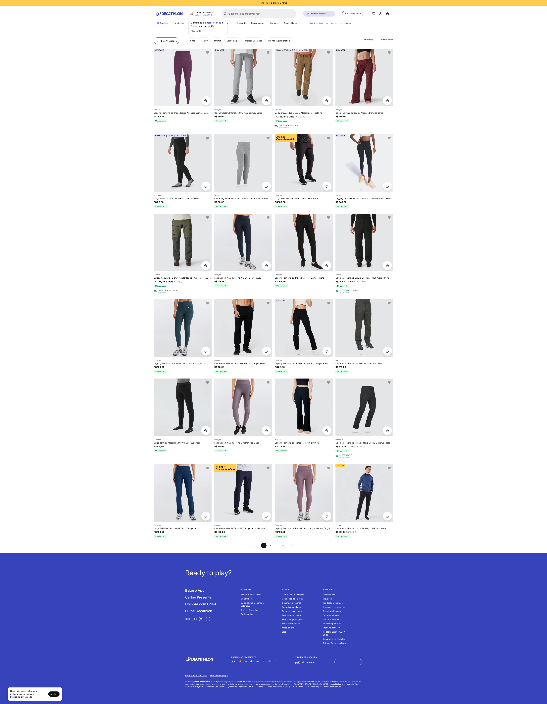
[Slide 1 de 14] (364, 493)
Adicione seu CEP (202, 15)
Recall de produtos (332, 623)
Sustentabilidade (331, 615)
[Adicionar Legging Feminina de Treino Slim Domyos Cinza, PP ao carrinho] (266, 430)
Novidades (179, 23)
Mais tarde (196, 31)
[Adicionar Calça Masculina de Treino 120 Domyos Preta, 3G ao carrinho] (326, 186)
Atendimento (331, 23)
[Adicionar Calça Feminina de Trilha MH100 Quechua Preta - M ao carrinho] (205, 186)
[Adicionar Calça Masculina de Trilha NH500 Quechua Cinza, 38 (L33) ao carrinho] (387, 351)
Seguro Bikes (247, 599)
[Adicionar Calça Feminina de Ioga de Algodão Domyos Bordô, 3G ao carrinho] (387, 100)
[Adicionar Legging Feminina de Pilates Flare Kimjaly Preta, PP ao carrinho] (326, 430)
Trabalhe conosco (331, 627)
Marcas (273, 23)
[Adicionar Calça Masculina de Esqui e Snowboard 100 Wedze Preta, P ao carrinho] (387, 265)
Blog (284, 632)
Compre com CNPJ (200, 604)
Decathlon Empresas (332, 611)
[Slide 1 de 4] (183, 77)
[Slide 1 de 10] (304, 407)
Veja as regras (284, 127)
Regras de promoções (292, 619)
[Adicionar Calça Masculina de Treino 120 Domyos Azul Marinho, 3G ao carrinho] (266, 516)
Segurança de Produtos (334, 639)
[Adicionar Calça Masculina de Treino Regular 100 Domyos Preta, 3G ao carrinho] (266, 351)
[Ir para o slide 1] (179, 104)
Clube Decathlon (316, 23)
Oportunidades (290, 23)
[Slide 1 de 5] (243, 163)
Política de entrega (219, 675)
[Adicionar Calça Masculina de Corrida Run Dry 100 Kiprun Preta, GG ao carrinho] (387, 516)
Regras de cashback (291, 615)
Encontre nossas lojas (251, 594)
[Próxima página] (290, 545)
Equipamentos (258, 23)
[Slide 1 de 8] (364, 77)
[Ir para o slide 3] (186, 104)
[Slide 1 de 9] (183, 328)
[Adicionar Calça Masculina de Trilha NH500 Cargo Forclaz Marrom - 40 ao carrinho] (326, 100)
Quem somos (329, 594)
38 (283, 545)
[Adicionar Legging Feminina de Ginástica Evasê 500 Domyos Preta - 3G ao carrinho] (326, 351)
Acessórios (242, 23)
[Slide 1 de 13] (304, 163)
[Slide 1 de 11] (304, 77)
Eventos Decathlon (291, 623)
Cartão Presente (198, 597)
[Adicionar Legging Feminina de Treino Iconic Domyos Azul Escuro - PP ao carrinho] (205, 351)
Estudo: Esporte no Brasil (334, 643)
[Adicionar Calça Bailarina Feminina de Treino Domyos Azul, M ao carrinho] (205, 516)
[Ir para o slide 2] (182, 104)
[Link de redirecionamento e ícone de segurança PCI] (303, 662)
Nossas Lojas (345, 23)
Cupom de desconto (291, 603)
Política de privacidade (196, 675)
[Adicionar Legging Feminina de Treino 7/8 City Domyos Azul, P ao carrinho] (266, 265)
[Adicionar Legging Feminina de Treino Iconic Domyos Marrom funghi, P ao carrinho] (326, 516)
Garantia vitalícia (331, 619)
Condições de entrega (292, 599)
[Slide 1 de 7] (243, 77)
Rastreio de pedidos (291, 607)
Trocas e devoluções (292, 611)
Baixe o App (195, 590)
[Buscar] (225, 13)
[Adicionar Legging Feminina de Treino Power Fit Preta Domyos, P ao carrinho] (326, 265)
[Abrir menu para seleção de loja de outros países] (348, 662)
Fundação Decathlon (333, 603)
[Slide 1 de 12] (364, 328)
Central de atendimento (293, 594)
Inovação (327, 599)
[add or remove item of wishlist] (207, 52)
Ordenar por (385, 39)
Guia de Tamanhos (250, 610)
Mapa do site (288, 627)
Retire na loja (247, 614)
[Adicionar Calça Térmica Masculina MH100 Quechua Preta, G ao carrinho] (205, 430)
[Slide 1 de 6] (243, 407)
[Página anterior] (257, 545)
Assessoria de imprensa (334, 607)
